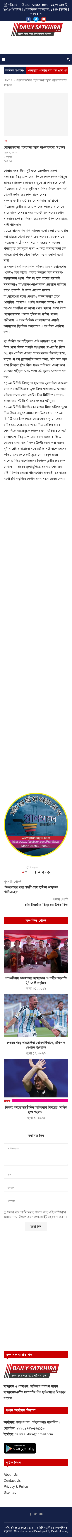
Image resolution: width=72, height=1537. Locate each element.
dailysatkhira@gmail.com (34, 1434)
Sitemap (10, 1493)
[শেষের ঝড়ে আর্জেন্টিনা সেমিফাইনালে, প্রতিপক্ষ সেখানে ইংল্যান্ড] (36, 1015)
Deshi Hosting (59, 1531)
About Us (11, 1475)
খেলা (5, 141)
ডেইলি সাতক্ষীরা (44, 1527)
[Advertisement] (37, 46)
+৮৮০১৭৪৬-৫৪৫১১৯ (30, 1428)
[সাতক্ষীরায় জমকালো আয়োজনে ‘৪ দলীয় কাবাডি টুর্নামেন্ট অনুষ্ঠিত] (36, 951)
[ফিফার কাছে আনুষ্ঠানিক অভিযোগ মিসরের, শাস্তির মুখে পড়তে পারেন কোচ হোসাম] (36, 1080)
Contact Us (12, 1481)
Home (8, 80)
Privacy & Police (16, 1487)
